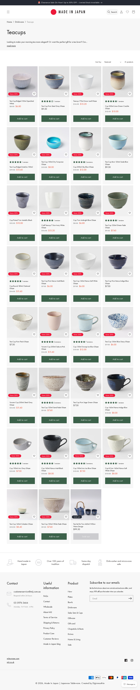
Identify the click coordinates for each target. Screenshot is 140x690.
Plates (70, 596)
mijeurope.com (13, 658)
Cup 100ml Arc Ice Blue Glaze (84, 468)
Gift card (71, 623)
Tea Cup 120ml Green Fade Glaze (115, 226)
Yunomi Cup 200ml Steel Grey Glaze (21, 403)
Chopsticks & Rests (76, 628)
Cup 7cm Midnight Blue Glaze (84, 220)
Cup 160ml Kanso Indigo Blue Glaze (116, 408)
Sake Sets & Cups (75, 612)
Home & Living (74, 639)
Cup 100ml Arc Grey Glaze (20, 468)
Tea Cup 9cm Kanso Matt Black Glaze (52, 282)
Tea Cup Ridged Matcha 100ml (21, 167)
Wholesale (47, 606)
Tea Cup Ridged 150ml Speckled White (22, 102)
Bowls (70, 602)
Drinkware (72, 607)
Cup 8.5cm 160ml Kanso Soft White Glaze (116, 469)
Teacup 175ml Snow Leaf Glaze (85, 101)
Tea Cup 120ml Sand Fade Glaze (53, 407)
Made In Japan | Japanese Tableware (62, 683)
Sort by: (98, 62)
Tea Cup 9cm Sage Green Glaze (85, 402)
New (70, 591)
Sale (70, 644)
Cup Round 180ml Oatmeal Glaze (20, 287)
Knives (70, 634)
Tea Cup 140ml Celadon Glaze (21, 524)
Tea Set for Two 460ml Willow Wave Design (84, 525)
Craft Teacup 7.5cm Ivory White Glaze (53, 226)
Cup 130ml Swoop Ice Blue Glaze (86, 347)
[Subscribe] (130, 598)
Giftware (71, 618)
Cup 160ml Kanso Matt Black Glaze (52, 469)
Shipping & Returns (51, 622)
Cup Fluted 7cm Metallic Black (21, 220)
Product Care (48, 633)
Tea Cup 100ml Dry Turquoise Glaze (52, 163)
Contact (46, 601)
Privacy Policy (49, 628)
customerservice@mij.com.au (27, 591)
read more (11, 45)
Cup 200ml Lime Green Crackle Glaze (117, 107)
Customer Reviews (51, 638)
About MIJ (47, 612)
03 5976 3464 (21, 602)
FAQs (45, 596)
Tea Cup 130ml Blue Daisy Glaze (117, 341)
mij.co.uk (10, 662)
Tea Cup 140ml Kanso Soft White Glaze (85, 282)
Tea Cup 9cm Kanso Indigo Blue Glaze (117, 282)
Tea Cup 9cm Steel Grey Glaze (53, 106)
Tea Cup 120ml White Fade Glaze (54, 524)
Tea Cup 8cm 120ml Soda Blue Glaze (116, 163)
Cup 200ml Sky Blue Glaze (83, 167)
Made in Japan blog (51, 644)
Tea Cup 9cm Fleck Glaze (19, 341)
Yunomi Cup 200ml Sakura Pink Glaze (53, 348)
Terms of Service (50, 617)
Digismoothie (98, 683)
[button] (8, 12)
